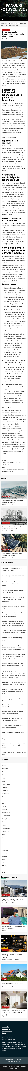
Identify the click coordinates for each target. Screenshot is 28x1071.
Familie (4, 825)
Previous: (13, 462)
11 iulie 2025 (10, 557)
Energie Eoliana (6, 812)
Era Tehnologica (6, 1029)
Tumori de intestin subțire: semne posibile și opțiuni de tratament (13, 576)
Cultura (4, 797)
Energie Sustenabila (7, 1031)
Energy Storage (6, 818)
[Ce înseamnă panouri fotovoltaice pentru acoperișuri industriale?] (14, 542)
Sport (3, 859)
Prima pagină (4, 23)
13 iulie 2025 (10, 504)
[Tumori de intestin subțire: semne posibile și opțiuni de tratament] (14, 916)
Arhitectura (5, 768)
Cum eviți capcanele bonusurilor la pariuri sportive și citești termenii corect (13, 733)
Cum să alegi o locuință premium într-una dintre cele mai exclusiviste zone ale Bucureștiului (13, 599)
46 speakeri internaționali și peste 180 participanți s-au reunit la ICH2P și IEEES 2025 (12, 691)
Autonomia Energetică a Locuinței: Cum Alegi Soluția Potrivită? (12, 569)
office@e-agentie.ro (7, 1037)
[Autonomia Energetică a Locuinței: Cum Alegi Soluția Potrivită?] (14, 888)
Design (4, 803)
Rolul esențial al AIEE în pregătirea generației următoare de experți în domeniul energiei (14, 683)
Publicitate (5, 850)
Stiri (3, 862)
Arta (3, 771)
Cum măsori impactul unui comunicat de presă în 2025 (12, 705)
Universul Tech (5, 1027)
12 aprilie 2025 (11, 39)
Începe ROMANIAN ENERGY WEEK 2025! (13, 739)
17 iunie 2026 (16, 959)
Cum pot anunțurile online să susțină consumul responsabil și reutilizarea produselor (11, 583)
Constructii (5, 790)
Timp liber (4, 869)
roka (4, 903)
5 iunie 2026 (10, 1016)
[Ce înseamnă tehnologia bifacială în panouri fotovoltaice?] (14, 490)
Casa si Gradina (6, 784)
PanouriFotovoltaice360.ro (9, 1042)
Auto (3, 778)
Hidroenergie (5, 831)
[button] (2, 19)
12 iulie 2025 (10, 530)
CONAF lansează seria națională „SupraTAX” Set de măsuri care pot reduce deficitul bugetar (14, 745)
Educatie (4, 809)
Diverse (4, 806)
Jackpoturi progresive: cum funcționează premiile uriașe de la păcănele (12, 712)
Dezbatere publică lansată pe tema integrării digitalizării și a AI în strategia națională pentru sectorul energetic (13, 656)
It (2, 837)
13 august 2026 (10, 902)
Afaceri (4, 765)
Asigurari (4, 775)
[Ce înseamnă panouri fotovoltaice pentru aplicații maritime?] (14, 516)
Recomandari (5, 853)
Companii (4, 787)
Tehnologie (5, 866)
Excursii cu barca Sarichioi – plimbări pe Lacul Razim (14, 753)
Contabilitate (5, 793)
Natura (4, 844)
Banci (3, 781)
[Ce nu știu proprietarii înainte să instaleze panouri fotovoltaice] (14, 972)
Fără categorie (6, 828)
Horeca (4, 834)
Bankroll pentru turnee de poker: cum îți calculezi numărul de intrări (12, 719)
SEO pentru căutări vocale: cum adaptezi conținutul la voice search (12, 726)
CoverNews (23, 1066)
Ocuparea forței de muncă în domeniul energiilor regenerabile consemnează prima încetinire (13, 639)
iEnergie (4, 1033)
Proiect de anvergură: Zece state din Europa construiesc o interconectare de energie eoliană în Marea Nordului (13, 614)
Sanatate (4, 856)
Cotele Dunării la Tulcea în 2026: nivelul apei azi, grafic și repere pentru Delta (14, 607)
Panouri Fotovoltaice (14, 7)
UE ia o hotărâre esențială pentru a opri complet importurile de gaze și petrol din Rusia (12, 665)
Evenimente (5, 822)
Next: (13, 469)
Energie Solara (6, 29)
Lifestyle (4, 840)
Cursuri (4, 800)
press (5, 39)
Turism (4, 872)
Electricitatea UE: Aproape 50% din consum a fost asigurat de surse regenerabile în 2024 (14, 631)
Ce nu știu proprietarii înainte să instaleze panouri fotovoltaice (13, 591)
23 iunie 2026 (10, 930)
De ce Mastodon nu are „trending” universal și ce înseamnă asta (13, 699)
